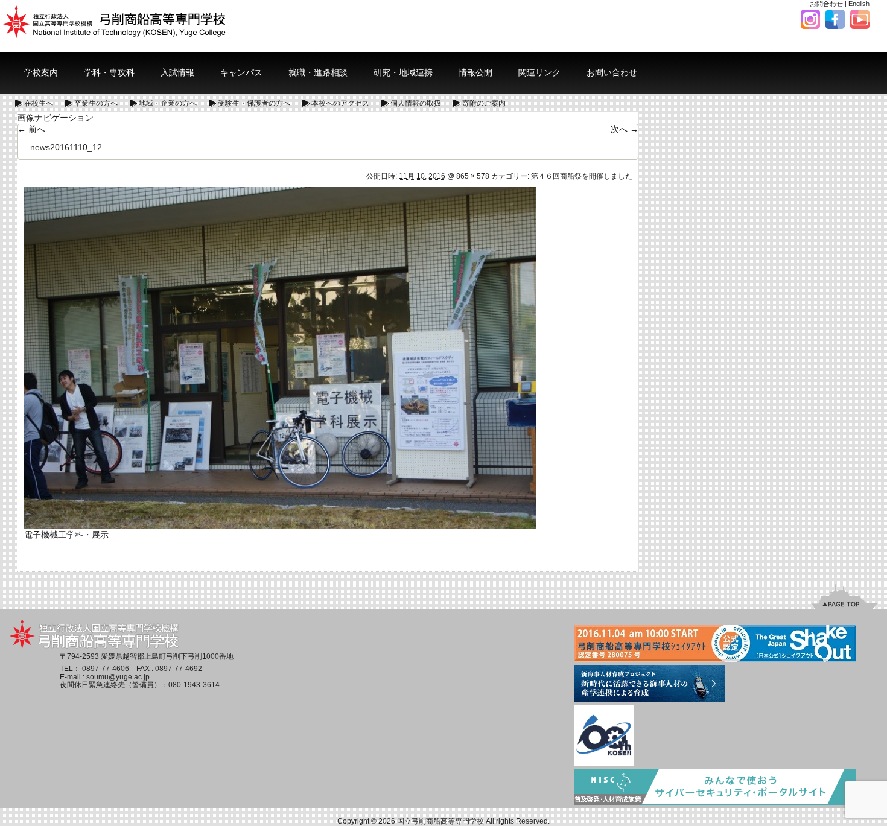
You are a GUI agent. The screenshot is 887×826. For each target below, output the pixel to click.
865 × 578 (472, 176)
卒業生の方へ (96, 103)
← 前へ (31, 129)
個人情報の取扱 (415, 103)
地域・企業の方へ (168, 103)
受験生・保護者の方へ (254, 103)
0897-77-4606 (105, 668)
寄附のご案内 (484, 103)
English (859, 3)
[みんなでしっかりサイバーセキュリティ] (715, 788)
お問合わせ (826, 3)
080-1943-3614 (194, 684)
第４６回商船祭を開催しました (581, 176)
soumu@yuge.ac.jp (118, 677)
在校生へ (38, 103)
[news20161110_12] (280, 357)
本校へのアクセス (340, 103)
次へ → (624, 129)
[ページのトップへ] (845, 596)
